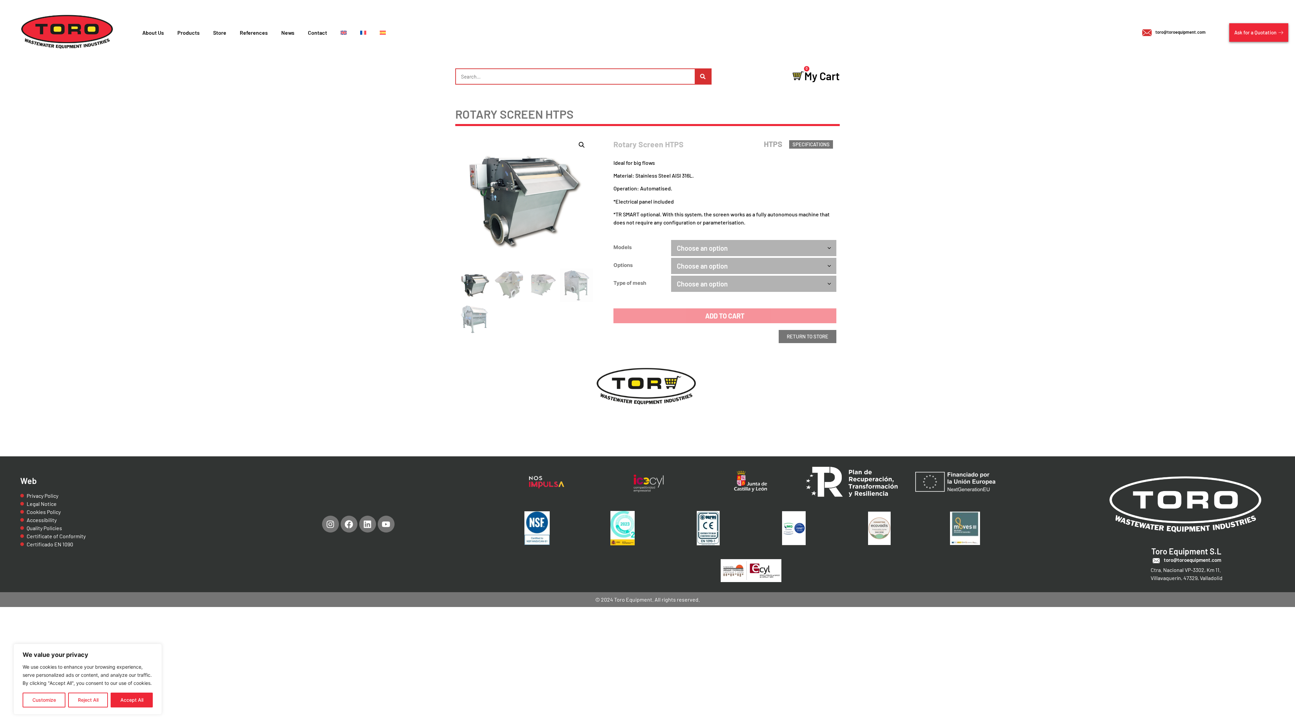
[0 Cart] (798, 75)
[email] (1147, 32)
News (287, 32)
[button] (582, 145)
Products (188, 32)
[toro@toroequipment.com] (1156, 560)
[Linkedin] (367, 524)
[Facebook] (349, 524)
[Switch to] (343, 32)
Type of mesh (629, 282)
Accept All (131, 700)
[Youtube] (386, 524)
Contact (317, 32)
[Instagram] (330, 524)
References (254, 32)
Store (219, 32)
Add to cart (725, 316)
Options (623, 265)
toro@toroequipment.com (1180, 32)
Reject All (88, 700)
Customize (44, 700)
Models (622, 247)
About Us (153, 32)
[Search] (703, 76)
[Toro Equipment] (68, 32)
